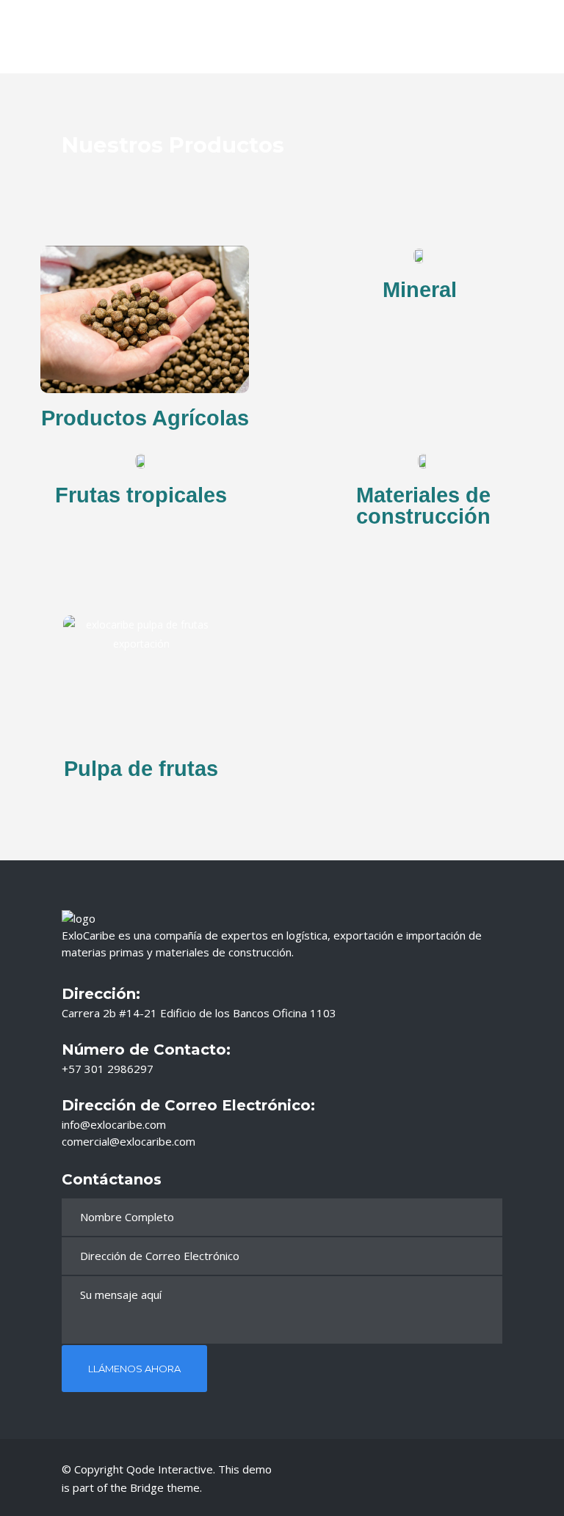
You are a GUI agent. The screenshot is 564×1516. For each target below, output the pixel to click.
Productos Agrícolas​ (145, 418)
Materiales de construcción (423, 505)
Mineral (420, 289)
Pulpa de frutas (141, 768)
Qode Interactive (169, 1469)
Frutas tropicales (141, 495)
